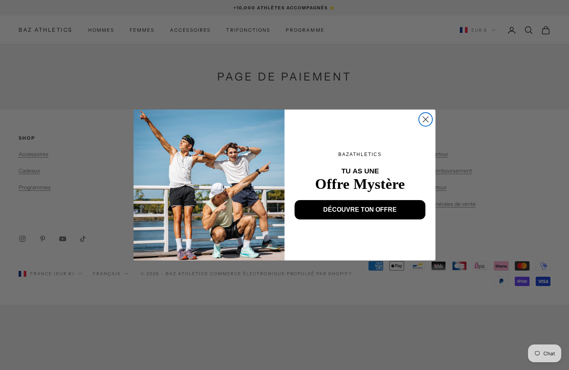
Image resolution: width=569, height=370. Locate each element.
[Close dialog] (425, 119)
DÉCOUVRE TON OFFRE (360, 209)
